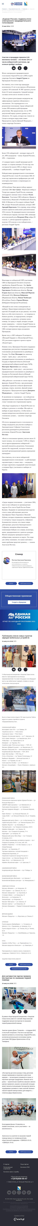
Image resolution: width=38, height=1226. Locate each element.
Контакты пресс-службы (11, 1172)
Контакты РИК (25, 1167)
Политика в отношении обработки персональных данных (19, 1209)
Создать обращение (19, 602)
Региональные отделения (8, 1168)
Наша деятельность (14, 9)
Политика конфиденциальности (19, 1207)
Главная (4, 9)
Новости (24, 9)
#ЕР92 (11, 583)
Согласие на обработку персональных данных (19, 1210)
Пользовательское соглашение (19, 1205)
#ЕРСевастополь (26, 583)
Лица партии (24, 1164)
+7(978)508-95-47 (19, 1178)
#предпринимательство (19, 968)
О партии (6, 1164)
